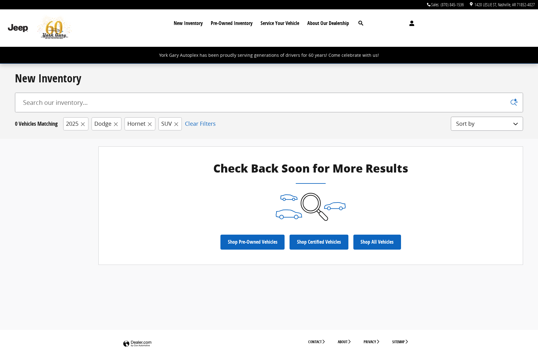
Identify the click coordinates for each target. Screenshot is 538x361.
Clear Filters (200, 123)
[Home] (18, 28)
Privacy (370, 341)
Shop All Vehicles (377, 241)
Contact (315, 341)
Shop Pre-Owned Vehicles (252, 241)
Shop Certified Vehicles (319, 241)
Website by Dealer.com (137, 344)
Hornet (136, 123)
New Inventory (188, 23)
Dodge (102, 123)
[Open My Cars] (410, 23)
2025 (72, 123)
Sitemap (398, 341)
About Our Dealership (328, 23)
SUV (166, 123)
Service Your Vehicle (280, 23)
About (342, 341)
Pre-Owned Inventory (231, 23)
